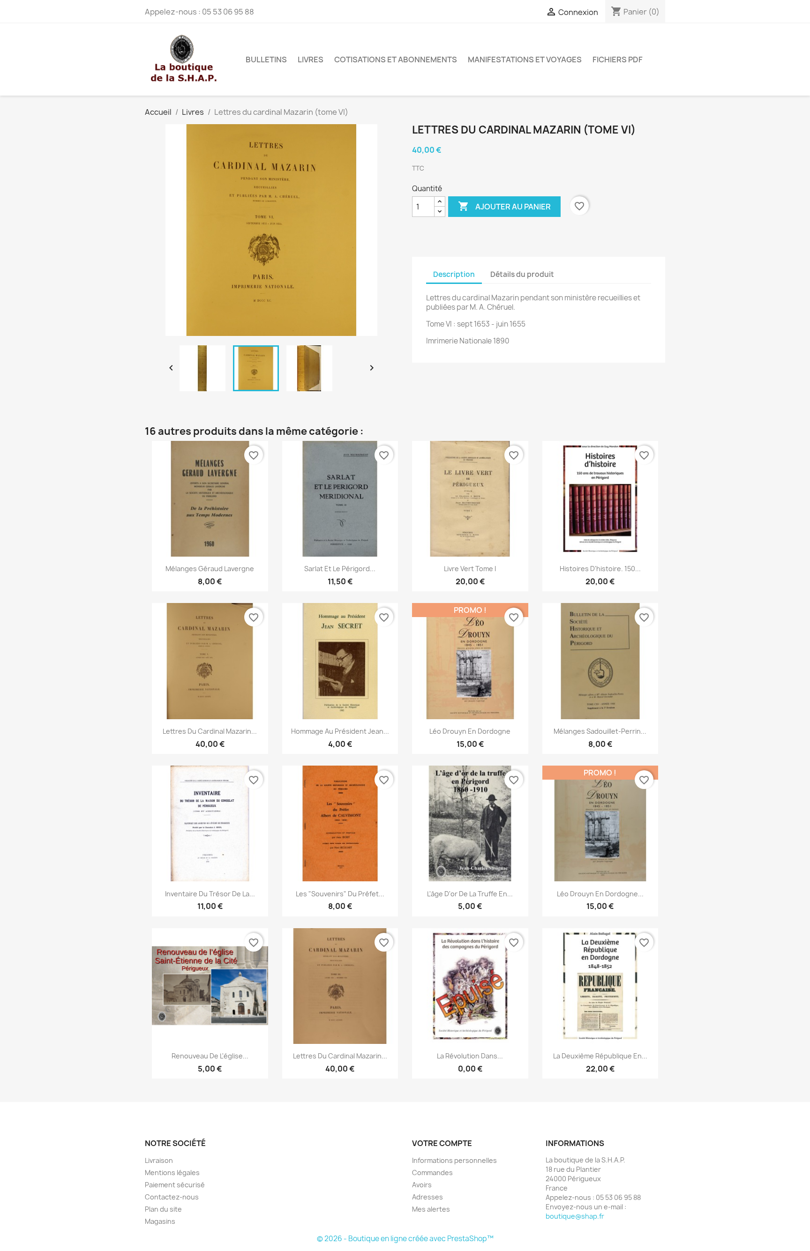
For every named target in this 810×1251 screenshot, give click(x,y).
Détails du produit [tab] (522, 274)
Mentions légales (172, 1172)
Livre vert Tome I (470, 568)
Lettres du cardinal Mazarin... (210, 731)
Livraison (159, 1160)
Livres (310, 59)
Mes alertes (431, 1209)
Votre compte (442, 1143)
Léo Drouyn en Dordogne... (600, 893)
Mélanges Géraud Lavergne (209, 568)
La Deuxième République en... (600, 1055)
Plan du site (163, 1209)
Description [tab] (454, 274)
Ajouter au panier (504, 206)
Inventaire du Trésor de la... (210, 893)
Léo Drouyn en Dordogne (469, 731)
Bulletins (266, 59)
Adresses (427, 1196)
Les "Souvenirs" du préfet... (340, 893)
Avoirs (422, 1184)
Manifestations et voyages (525, 59)
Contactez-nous (172, 1196)
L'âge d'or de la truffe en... (470, 893)
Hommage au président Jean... (340, 731)
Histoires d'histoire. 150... (600, 568)
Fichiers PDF (617, 59)
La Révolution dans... (470, 1055)
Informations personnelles (454, 1160)
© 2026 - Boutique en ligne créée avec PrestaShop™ (405, 1239)
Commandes (432, 1172)
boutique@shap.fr (575, 1216)
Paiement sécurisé (175, 1184)
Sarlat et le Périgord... (339, 568)
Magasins (160, 1221)
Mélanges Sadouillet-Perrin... (600, 731)
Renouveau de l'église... (210, 1055)
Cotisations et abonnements (395, 59)
